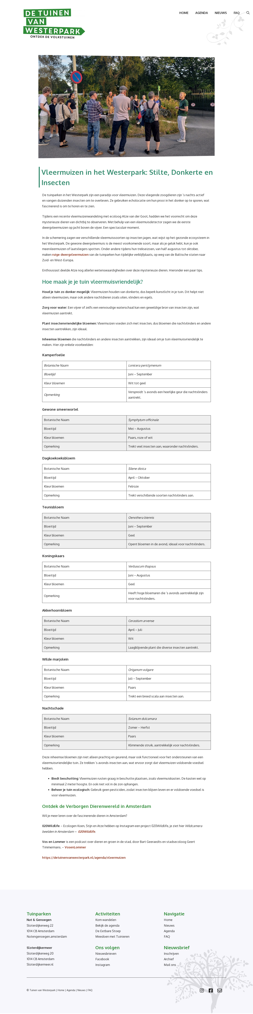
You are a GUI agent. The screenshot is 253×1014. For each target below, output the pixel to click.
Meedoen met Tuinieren (112, 936)
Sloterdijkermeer (39, 948)
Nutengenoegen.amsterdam (47, 936)
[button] (248, 13)
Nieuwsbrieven (105, 953)
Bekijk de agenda (107, 925)
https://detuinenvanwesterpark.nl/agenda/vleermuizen (84, 857)
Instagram (102, 965)
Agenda (201, 13)
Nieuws (221, 13)
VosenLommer (75, 847)
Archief (169, 959)
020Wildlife (86, 831)
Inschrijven (171, 953)
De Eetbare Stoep (108, 931)
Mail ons (170, 965)
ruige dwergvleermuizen (70, 254)
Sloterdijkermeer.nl (40, 964)
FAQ (237, 13)
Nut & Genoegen (39, 920)
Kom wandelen (105, 920)
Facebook (102, 959)
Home (183, 13)
